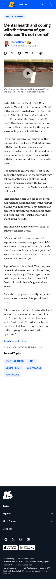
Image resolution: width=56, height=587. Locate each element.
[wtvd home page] (8, 495)
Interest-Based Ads (24, 565)
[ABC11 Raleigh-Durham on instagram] (21, 539)
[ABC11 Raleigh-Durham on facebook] (6, 539)
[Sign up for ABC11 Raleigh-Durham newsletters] (28, 539)
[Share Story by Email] (33, 53)
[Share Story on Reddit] (19, 53)
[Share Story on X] (12, 53)
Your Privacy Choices (25, 559)
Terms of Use (8, 565)
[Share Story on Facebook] (5, 53)
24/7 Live (23, 4)
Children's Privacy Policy (13, 562)
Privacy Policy (8, 559)
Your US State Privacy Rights (37, 562)
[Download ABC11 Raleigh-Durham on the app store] (10, 547)
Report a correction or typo (16, 341)
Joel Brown (20, 42)
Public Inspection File (11, 568)
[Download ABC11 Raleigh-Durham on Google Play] (27, 547)
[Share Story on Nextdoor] (26, 53)
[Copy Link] (41, 53)
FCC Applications (30, 568)
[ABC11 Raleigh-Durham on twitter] (13, 539)
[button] (4, 4)
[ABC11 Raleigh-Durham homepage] (12, 4)
